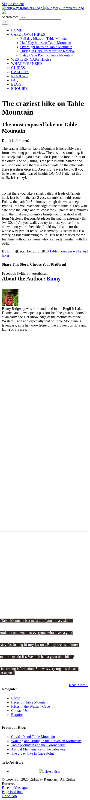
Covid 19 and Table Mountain (33, 737)
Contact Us (19, 711)
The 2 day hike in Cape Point (32, 753)
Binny (11, 251)
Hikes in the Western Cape (30, 706)
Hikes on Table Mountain (29, 702)
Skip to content (13, 4)
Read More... (78, 685)
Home (15, 698)
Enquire (17, 715)
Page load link (12, 792)
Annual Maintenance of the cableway (38, 749)
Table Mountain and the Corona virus (38, 745)
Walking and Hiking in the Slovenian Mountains (46, 741)
